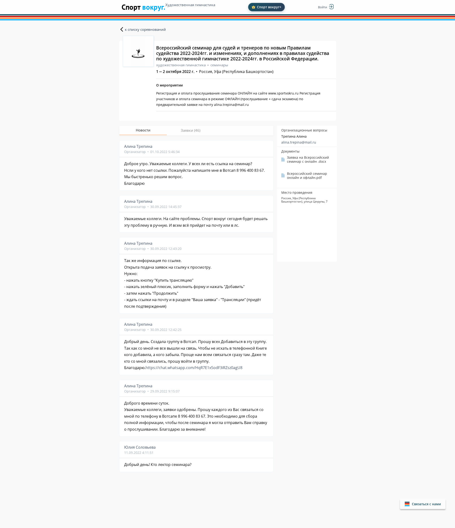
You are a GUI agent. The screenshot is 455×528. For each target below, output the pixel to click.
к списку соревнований (145, 29)
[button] (423, 504)
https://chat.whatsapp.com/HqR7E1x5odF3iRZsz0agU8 (194, 367)
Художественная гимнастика (190, 4)
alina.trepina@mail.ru (298, 142)
